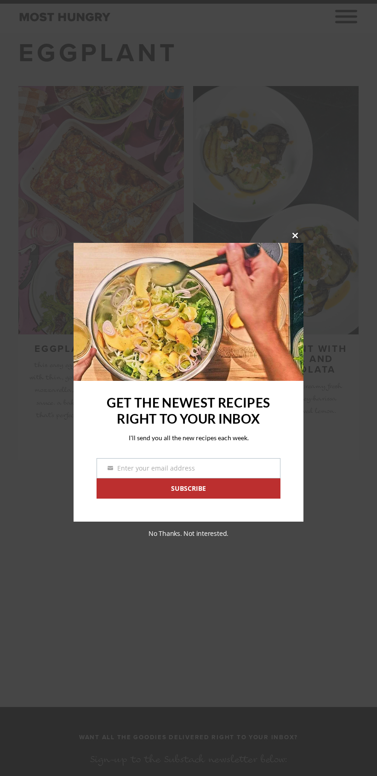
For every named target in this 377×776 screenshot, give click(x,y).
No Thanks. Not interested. (188, 533)
